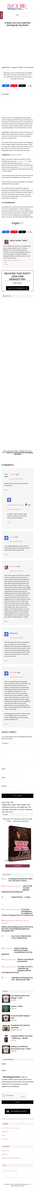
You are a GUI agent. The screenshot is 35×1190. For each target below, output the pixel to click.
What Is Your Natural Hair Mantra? (25, 960)
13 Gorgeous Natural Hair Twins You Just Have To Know (20, 880)
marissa (12, 537)
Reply (6, 490)
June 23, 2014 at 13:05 (16, 677)
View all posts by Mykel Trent (13, 260)
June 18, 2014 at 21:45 (16, 542)
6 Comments (28, 67)
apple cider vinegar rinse (21, 805)
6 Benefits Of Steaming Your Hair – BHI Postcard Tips (22, 979)
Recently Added (13, 451)
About (3, 1135)
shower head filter (15, 155)
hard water (13, 809)
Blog (5, 262)
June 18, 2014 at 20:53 (14, 509)
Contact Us (5, 1139)
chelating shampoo (9, 807)
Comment (5, 743)
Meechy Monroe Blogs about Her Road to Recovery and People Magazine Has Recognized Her (17, 929)
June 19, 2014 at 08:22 (16, 638)
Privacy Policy (6, 1150)
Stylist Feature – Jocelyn (20, 897)
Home (5, 451)
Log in (22, 1186)
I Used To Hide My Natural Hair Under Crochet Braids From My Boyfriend (17, 951)
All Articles (5, 1132)
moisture (21, 809)
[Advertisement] (17, 46)
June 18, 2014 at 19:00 (16, 479)
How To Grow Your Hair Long (10, 1128)
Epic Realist (13, 672)
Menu (17, 15)
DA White (13, 474)
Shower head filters (22, 161)
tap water (5, 812)
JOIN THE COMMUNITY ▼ (17, 288)
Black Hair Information (17, 6)
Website (4, 786)
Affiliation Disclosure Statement (11, 1158)
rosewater (28, 809)
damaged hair (22, 807)
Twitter (6, 264)
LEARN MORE (17, 866)
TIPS (3, 453)
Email (4, 777)
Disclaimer (5, 1154)
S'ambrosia (13, 566)
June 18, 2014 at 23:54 (16, 571)
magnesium (26, 163)
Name (4, 769)
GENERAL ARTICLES (25, 451)
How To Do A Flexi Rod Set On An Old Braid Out (21, 937)
